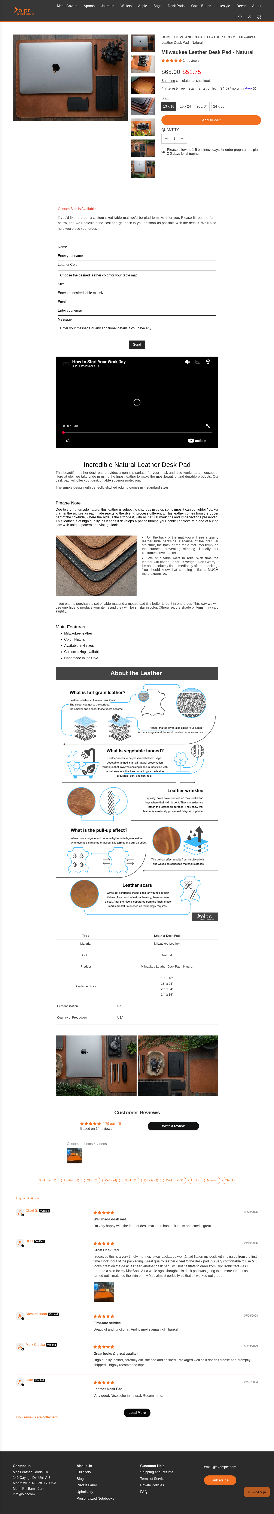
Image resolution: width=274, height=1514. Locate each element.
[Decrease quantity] (166, 138)
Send (137, 344)
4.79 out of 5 (112, 1123)
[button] (172, 60)
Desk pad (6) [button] (47, 1180)
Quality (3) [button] (151, 1180)
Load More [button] (137, 1413)
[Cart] (259, 16)
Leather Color (68, 264)
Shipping (168, 81)
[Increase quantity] (182, 138)
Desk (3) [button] (130, 1180)
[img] (104, 1213)
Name (62, 247)
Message (65, 319)
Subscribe (220, 1480)
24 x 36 (218, 106)
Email (62, 302)
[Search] (240, 16)
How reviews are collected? (37, 1417)
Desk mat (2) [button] (174, 1180)
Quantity (170, 130)
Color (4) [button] (111, 1180)
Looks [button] (195, 1180)
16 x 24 (185, 106)
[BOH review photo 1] (104, 1292)
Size (61, 284)
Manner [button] (212, 1180)
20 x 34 (202, 106)
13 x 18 (168, 106)
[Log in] (249, 16)
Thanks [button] (230, 1180)
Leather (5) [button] (71, 1180)
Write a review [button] (173, 1126)
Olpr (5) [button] (92, 1180)
